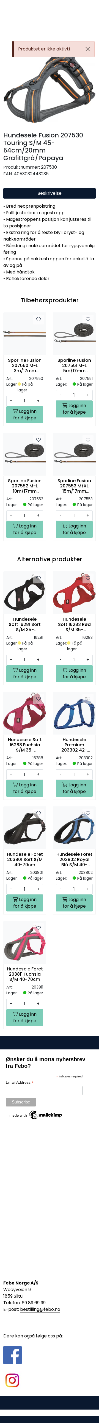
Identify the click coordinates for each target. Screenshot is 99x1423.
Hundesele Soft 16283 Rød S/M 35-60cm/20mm (74, 625)
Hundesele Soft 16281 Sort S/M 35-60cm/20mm (25, 625)
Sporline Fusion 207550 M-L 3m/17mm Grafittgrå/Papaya (25, 366)
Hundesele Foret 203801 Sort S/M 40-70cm (25, 860)
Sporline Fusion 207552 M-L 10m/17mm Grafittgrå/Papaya (25, 486)
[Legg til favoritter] (38, 319)
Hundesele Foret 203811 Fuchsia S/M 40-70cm (25, 974)
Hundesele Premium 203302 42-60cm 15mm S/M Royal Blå (74, 745)
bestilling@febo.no (40, 1309)
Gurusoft (49, 1413)
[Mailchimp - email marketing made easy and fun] (36, 1115)
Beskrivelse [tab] (49, 193)
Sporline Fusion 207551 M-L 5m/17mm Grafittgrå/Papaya (74, 366)
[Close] (87, 49)
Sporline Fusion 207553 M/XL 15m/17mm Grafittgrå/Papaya (74, 486)
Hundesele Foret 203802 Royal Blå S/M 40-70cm (74, 860)
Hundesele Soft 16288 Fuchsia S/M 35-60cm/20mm (25, 745)
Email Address (20, 1082)
